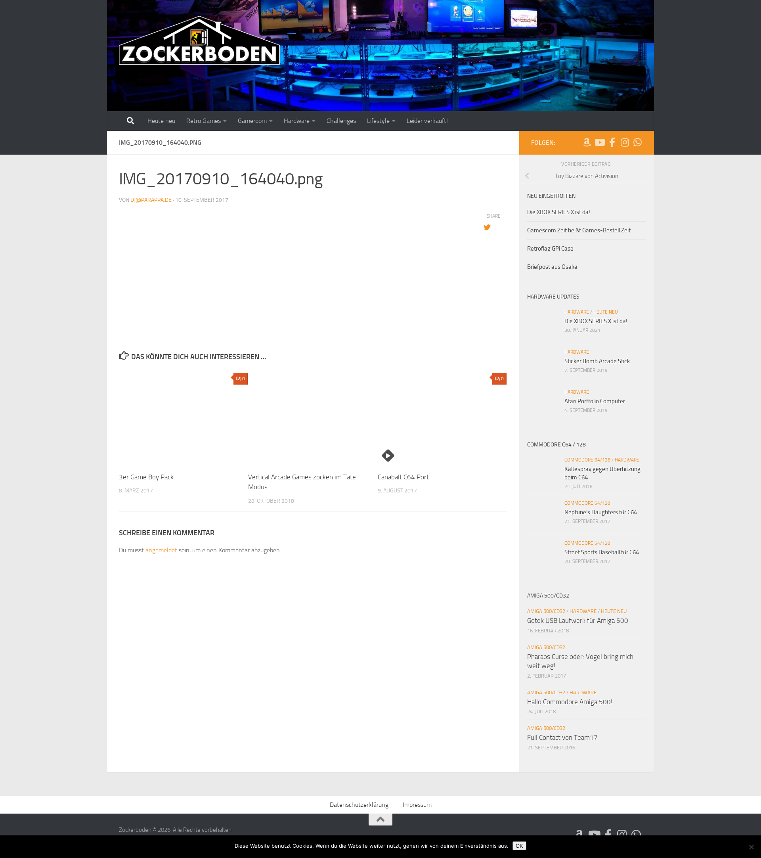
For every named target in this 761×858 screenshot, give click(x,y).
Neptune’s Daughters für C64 (600, 512)
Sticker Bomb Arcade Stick (597, 361)
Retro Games (203, 120)
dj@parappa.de (151, 200)
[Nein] (751, 847)
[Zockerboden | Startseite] (199, 40)
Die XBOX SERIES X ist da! (558, 212)
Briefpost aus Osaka (552, 266)
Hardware (297, 120)
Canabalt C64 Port (403, 477)
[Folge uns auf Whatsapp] (637, 142)
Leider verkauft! (427, 120)
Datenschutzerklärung (359, 804)
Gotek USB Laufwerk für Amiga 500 (577, 620)
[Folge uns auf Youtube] (599, 142)
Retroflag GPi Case (550, 248)
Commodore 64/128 (587, 460)
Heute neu (161, 120)
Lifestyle (378, 120)
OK (519, 846)
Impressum (417, 804)
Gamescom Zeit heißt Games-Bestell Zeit (579, 230)
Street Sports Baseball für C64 (601, 552)
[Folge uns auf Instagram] (624, 142)
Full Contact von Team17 (562, 737)
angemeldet (161, 550)
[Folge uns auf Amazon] (586, 142)
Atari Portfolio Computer (594, 401)
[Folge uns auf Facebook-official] (612, 142)
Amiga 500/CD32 (546, 611)
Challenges (341, 120)
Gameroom (252, 120)
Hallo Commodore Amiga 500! (569, 702)
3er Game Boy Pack (146, 477)
